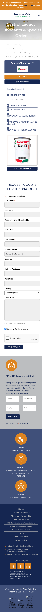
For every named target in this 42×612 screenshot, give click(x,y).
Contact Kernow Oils (21, 530)
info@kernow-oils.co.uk (21, 496)
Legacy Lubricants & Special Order (17, 53)
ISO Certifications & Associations (21, 523)
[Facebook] (20, 566)
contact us (28, 5)
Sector (26, 408)
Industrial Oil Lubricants (14, 49)
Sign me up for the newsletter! (17, 329)
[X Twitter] (13, 566)
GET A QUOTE (22, 77)
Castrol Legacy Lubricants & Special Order (20, 57)
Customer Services (21, 519)
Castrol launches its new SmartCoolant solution (17, 550)
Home (8, 45)
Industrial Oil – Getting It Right (20, 546)
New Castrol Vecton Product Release (22, 554)
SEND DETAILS (14, 347)
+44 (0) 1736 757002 (21, 448)
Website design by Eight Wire (19, 589)
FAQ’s (21, 533)
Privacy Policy (21, 540)
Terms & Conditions (21, 537)
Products (17, 45)
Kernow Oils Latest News (21, 526)
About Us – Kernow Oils (21, 516)
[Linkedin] (28, 566)
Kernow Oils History (21, 512)
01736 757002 (23, 81)
